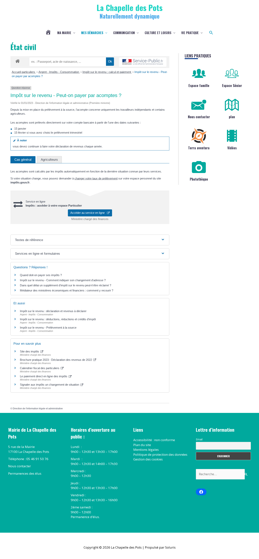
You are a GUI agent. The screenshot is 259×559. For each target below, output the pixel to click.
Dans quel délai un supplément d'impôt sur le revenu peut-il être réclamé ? (65, 285)
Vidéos (232, 147)
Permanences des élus (24, 473)
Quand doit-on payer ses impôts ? (41, 275)
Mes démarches (92, 33)
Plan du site (142, 445)
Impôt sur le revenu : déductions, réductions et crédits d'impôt (58, 319)
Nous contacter (199, 116)
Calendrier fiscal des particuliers (40, 368)
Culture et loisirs (158, 33)
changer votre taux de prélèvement (96, 178)
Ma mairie (64, 33)
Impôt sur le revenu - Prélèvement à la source (48, 327)
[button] (211, 32)
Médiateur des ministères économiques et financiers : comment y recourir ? (66, 290)
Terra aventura (199, 147)
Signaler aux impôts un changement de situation (50, 384)
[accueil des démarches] (17, 60)
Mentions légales (146, 449)
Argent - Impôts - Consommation (59, 72)
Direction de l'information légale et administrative (38, 408)
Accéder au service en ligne (88, 212)
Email (199, 439)
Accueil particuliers (24, 72)
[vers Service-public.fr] (142, 62)
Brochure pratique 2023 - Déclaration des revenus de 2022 (56, 359)
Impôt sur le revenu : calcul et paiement (107, 72)
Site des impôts (30, 351)
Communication (124, 33)
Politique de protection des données (160, 454)
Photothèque (199, 179)
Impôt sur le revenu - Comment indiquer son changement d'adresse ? (63, 280)
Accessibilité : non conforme (154, 440)
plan (232, 116)
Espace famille (198, 85)
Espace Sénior (232, 85)
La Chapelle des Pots (129, 7)
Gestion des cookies (148, 459)
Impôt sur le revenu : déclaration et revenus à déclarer (53, 311)
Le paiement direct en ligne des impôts (44, 376)
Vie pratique (190, 33)
